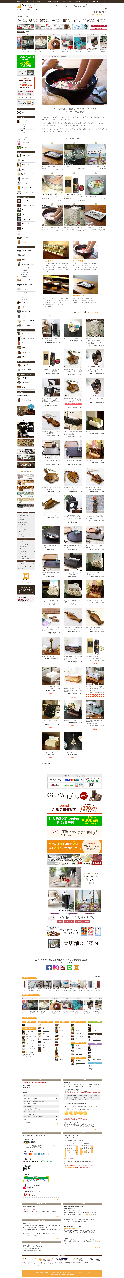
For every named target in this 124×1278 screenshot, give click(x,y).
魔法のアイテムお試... (80, 49)
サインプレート (46, 1047)
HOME (49, 1)
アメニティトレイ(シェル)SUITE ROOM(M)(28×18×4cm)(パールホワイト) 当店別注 (95, 688)
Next (101, 985)
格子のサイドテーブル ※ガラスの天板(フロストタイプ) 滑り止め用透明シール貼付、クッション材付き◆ (51, 400)
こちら (97, 1241)
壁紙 (89, 1272)
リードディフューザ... (93, 49)
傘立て (60, 1047)
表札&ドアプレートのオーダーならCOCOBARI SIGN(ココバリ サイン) (94, 1264)
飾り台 (60, 1027)
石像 (27, 1034)
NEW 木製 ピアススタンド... (86, 989)
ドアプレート (46, 1050)
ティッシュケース (63, 1039)
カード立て (89, 431)
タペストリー (79, 1027)
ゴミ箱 (60, 1053)
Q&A (88, 1)
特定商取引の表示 (44, 1272)
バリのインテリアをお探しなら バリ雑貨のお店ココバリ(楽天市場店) (45, 1264)
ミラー (44, 1045)
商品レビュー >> (102, 14)
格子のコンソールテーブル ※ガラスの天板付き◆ (51, 339)
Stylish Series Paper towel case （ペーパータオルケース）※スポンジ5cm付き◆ (73, 432)
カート (99, 1)
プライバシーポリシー (54, 1272)
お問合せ (93, 1)
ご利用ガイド (76, 1)
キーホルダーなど (80, 1060)
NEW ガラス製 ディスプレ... (78, 989)
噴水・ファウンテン (30, 1040)
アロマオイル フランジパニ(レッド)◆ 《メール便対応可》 (51, 370)
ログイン (105, 1)
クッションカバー (80, 1024)
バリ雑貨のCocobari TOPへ (72, 1272)
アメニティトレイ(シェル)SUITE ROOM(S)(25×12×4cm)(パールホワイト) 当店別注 (95, 721)
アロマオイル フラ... (101, 1011)
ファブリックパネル (47, 1039)
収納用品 (61, 1030)
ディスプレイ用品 (97, 1040)
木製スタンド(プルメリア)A (94, 460)
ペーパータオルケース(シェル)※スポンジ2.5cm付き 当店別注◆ (51, 687)
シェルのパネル (46, 1036)
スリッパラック (62, 1045)
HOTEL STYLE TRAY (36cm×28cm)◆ (51, 461)
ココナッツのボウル (28, 49)
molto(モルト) (79, 1054)
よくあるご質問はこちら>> (93, 1247)
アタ (90, 1066)
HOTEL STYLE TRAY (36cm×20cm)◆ (95, 546)
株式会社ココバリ (83, 1272)
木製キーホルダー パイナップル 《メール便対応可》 (51, 432)
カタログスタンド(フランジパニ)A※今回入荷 (94, 573)
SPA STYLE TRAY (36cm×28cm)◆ (72, 461)
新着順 (97, 312)
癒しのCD (78, 1045)
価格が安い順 (81, 312)
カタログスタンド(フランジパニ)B (50, 601)
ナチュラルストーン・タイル (30, 1055)
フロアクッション (80, 1036)
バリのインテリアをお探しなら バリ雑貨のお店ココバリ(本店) (29, 1263)
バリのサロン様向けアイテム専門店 (79, 1262)
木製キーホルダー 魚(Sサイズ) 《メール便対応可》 (94, 628)
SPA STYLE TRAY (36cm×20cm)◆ (50, 573)
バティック (78, 1033)
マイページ (82, 1)
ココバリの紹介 (61, 1)
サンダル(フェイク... (67, 49)
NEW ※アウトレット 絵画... (28, 989)
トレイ (60, 1024)
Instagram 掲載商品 (97, 1059)
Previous (23, 985)
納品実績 (69, 1)
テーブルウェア (62, 1036)
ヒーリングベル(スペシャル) (50, 656)
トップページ (45, 56)
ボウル (45, 295)
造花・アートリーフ (30, 1043)
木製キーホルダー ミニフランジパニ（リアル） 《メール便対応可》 (73, 370)
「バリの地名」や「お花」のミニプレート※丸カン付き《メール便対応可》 (51, 629)
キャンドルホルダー (30, 1052)
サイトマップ (62, 1272)
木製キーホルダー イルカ (49, 515)
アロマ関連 (78, 1048)
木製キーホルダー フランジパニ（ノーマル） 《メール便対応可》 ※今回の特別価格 (73, 399)
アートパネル (46, 1031)
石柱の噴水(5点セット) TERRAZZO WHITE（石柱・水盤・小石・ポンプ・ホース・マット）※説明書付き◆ (95, 341)
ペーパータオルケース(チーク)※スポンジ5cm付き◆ (73, 573)
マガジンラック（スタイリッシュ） (51, 721)
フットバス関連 (78, 261)
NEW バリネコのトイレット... (44, 989)
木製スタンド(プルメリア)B (94, 600)
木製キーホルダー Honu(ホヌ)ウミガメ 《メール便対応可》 (94, 488)
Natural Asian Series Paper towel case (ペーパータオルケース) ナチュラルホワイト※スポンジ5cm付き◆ (73, 689)
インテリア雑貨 (29, 1031)
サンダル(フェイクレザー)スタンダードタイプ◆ (94, 370)
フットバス (95, 1027)
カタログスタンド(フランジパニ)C (72, 601)
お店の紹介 (36, 1272)
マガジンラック (62, 1050)
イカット (78, 1030)
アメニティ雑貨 (62, 1033)
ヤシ (90, 1072)
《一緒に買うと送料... (41, 49)
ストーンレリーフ (47, 1024)
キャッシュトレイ (78, 295)
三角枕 (77, 1039)
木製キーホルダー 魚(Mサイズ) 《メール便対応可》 (73, 628)
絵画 (44, 1033)
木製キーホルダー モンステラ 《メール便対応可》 (72, 488)
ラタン (90, 1068)
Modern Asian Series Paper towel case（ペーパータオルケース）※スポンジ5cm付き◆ (73, 658)
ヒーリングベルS (69, 752)
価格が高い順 (89, 312)
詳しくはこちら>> (55, 1124)
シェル (90, 1065)
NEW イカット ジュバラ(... (53, 989)
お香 (77, 1051)
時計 (44, 1042)
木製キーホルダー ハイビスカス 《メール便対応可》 (51, 488)
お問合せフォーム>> (69, 1228)
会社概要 (54, 1)
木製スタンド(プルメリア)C (72, 720)
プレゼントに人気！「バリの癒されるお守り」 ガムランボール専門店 (62, 1263)
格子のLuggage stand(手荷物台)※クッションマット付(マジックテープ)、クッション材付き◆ (73, 517)
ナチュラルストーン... (15, 49)
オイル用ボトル (48, 261)
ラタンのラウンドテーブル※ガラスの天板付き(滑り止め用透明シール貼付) (94, 516)
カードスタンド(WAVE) (48, 752)
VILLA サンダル (62, 1059)
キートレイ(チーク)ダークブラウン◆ (51, 546)
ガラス (90, 1069)
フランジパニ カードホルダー (72, 339)
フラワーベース (29, 1046)
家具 (27, 1024)
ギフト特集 (95, 1046)
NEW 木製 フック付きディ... (95, 989)
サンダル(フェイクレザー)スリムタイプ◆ (94, 399)
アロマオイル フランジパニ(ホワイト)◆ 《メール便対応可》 (94, 657)
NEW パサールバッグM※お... (36, 989)
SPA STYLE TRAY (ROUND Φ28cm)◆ (73, 546)
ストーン (91, 1071)
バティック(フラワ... (54, 49)
